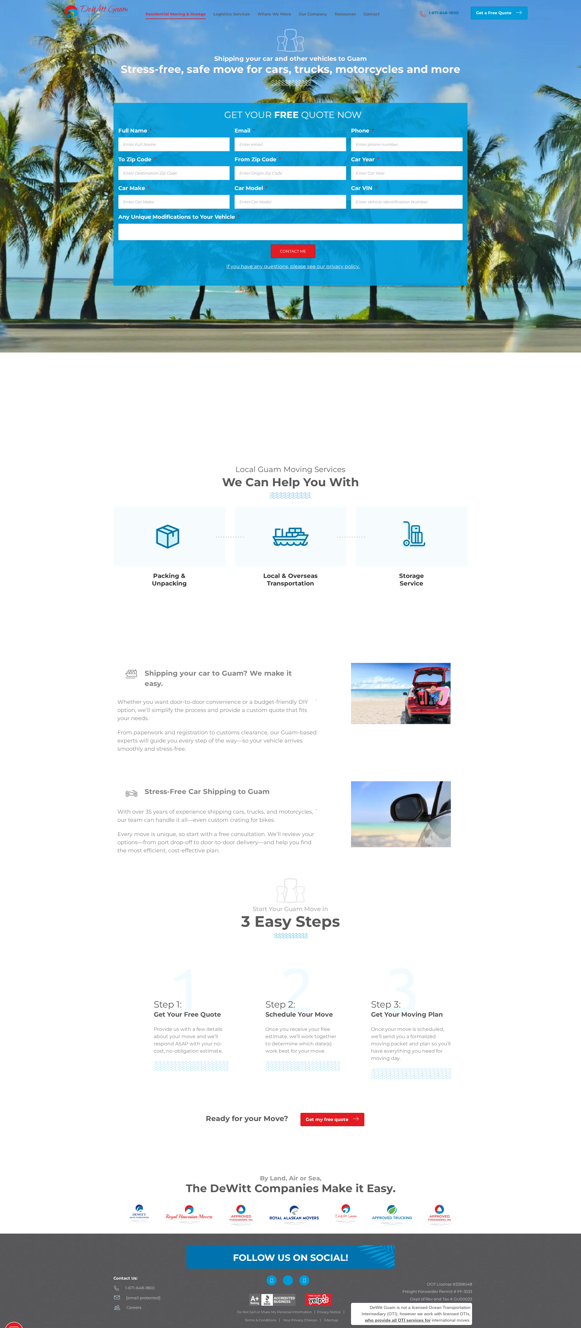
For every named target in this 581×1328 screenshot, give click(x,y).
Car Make (134, 188)
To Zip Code (137, 159)
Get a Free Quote (493, 12)
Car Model (251, 188)
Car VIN (364, 188)
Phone (362, 130)
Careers (133, 1307)
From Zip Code (258, 159)
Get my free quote (327, 1119)
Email (245, 130)
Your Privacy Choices (300, 1320)
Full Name (135, 130)
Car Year (365, 159)
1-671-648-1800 (444, 12)
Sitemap (331, 1320)
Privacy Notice (329, 1312)
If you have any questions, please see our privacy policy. (292, 266)
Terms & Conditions (260, 1320)
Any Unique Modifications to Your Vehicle (179, 217)
